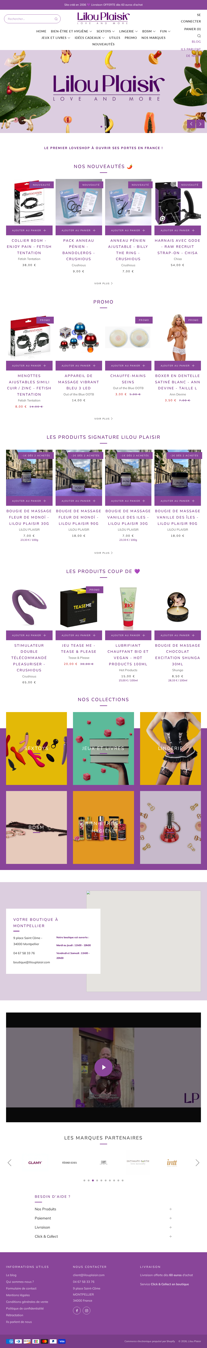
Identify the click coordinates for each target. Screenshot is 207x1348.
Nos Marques (154, 37)
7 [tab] (110, 1180)
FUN (163, 31)
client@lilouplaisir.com (89, 1275)
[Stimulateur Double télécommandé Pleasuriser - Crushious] (29, 607)
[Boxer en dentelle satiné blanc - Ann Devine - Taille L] (177, 337)
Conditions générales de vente (27, 1302)
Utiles (114, 37)
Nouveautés (103, 44)
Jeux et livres (54, 37)
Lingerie (126, 31)
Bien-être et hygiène (69, 31)
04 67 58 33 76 (83, 1282)
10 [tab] (123, 1180)
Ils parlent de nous (191, 52)
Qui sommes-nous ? (20, 1282)
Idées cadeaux (88, 37)
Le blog (11, 1275)
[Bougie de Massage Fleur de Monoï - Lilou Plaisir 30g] (29, 473)
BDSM (147, 31)
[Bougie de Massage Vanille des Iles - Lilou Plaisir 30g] (128, 473)
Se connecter (191, 18)
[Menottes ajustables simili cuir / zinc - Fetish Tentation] (29, 337)
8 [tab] (114, 1180)
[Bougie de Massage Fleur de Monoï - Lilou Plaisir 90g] (79, 473)
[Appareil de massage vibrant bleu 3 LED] (79, 337)
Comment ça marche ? (30, 108)
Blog (196, 41)
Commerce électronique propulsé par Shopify (150, 1341)
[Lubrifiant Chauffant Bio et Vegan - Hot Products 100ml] (128, 607)
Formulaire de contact (21, 1288)
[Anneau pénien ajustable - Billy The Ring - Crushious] (128, 202)
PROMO (131, 37)
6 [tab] (106, 1180)
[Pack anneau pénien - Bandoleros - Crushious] (79, 202)
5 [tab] (101, 1180)
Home (41, 31)
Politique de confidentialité (25, 1308)
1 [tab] (101, 127)
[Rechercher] (55, 19)
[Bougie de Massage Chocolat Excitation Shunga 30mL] (177, 607)
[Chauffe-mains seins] (128, 337)
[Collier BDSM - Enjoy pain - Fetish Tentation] (29, 202)
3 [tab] (93, 1180)
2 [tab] (106, 127)
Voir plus (102, 283)
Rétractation (14, 1315)
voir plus (102, 553)
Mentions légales (18, 1295)
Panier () (192, 29)
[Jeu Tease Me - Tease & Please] (79, 607)
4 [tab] (97, 1180)
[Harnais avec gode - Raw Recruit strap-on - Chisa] (177, 202)
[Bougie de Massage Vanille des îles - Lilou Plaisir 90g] (177, 473)
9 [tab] (118, 1180)
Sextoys (104, 31)
